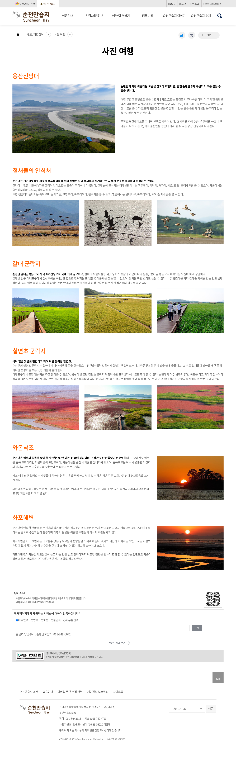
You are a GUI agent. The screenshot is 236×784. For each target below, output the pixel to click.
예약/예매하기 (121, 15)
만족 (35, 620)
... (202, 35)
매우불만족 (72, 620)
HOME (171, 3)
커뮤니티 (147, 15)
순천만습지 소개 (201, 15)
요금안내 (48, 692)
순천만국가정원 (27, 3)
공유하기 (181, 35)
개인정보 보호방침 (97, 692)
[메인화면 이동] (20, 34)
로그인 (182, 3)
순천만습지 (49, 3)
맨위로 (218, 677)
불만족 (57, 620)
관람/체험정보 (94, 15)
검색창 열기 (220, 16)
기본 (209, 34)
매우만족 (23, 620)
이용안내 (67, 15)
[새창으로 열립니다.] (118, 643)
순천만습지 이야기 (174, 15)
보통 (45, 620)
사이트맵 (194, 3)
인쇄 (191, 35)
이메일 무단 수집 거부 (70, 692)
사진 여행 (59, 34)
